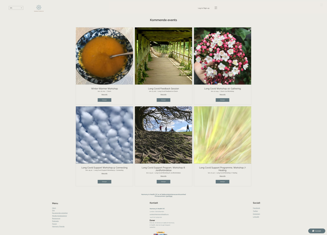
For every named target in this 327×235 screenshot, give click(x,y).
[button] (216, 8)
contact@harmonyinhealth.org (159, 214)
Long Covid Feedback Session (163, 88)
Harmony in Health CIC (149, 194)
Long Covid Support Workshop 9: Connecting (104, 167)
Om (53, 210)
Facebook (256, 208)
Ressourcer (56, 218)
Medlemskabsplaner (59, 216)
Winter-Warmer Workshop (104, 88)
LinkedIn (256, 217)
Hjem (54, 208)
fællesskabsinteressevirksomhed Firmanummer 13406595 (170, 195)
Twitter (255, 211)
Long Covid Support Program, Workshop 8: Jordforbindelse (163, 169)
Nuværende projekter (60, 213)
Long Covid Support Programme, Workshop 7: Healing (222, 169)
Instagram (256, 214)
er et (159, 194)
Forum (54, 224)
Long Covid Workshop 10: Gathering (222, 88)
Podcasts (55, 221)
